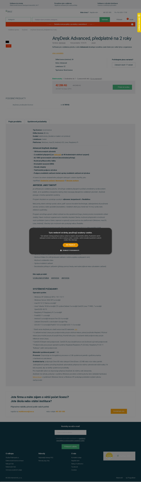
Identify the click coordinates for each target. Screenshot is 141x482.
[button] (70, 250)
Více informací (73, 240)
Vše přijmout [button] (70, 245)
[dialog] (70, 241)
